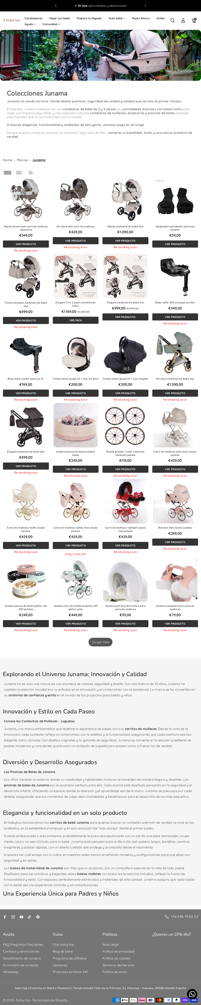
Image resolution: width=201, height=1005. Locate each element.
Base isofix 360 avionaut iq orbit (175, 302)
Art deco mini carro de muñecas (76, 226)
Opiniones (60, 965)
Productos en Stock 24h (70, 972)
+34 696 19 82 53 (184, 916)
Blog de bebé (63, 951)
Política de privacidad (118, 951)
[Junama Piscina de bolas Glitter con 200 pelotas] (26, 579)
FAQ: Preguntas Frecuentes (23, 944)
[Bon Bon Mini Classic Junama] (175, 501)
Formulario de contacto (20, 965)
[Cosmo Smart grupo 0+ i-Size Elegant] (125, 352)
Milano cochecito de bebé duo (125, 226)
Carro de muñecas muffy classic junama (26, 529)
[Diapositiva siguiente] (145, 5)
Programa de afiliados (70, 958)
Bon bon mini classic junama (175, 528)
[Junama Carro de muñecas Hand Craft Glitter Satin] (76, 579)
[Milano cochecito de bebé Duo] (125, 200)
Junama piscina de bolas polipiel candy (75, 453)
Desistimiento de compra (22, 958)
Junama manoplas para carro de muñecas (175, 607)
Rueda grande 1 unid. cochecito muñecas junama (125, 453)
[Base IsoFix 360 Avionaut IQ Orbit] (175, 276)
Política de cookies (116, 958)
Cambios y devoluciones (21, 951)
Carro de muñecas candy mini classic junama (76, 529)
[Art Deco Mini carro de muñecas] (76, 200)
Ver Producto (26, 244)
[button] (116, 18)
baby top (23, 1000)
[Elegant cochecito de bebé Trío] (125, 276)
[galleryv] (19, 172)
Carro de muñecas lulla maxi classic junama (175, 453)
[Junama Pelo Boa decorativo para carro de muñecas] (125, 579)
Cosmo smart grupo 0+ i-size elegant (125, 379)
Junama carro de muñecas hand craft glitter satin (76, 607)
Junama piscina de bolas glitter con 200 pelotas (26, 607)
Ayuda (29, 24)
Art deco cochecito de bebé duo (175, 379)
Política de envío (114, 972)
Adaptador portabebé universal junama (175, 228)
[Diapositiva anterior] (56, 5)
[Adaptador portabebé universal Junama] (175, 200)
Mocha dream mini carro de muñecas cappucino (26, 228)
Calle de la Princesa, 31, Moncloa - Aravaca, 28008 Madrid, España (140, 988)
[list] (30, 172)
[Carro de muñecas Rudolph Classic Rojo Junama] (125, 501)
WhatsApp (10, 972)
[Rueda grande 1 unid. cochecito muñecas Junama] (125, 425)
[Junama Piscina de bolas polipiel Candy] (76, 425)
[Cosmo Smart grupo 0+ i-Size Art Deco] (76, 352)
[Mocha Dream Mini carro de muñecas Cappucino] (26, 200)
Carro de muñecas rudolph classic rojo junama (125, 529)
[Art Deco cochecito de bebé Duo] (175, 352)
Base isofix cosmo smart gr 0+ (26, 379)
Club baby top (63, 944)
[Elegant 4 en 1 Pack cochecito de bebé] (76, 276)
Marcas (22, 160)
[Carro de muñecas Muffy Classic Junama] (26, 501)
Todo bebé (115, 18)
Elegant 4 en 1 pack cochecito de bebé (76, 304)
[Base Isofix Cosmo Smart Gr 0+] (26, 352)
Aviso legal (110, 944)
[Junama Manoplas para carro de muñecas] (175, 579)
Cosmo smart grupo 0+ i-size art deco (76, 379)
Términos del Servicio (118, 965)
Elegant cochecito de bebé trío (125, 302)
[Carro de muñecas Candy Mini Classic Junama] (76, 501)
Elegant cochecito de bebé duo (26, 451)
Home (7, 160)
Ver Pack (75, 320)
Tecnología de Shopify (50, 1000)
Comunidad (50, 24)
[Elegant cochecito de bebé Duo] (26, 425)
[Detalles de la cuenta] (183, 20)
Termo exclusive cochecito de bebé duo (26, 304)
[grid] (7, 172)
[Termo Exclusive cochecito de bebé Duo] (26, 276)
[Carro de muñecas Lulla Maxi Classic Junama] (175, 425)
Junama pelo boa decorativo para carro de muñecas (125, 607)
